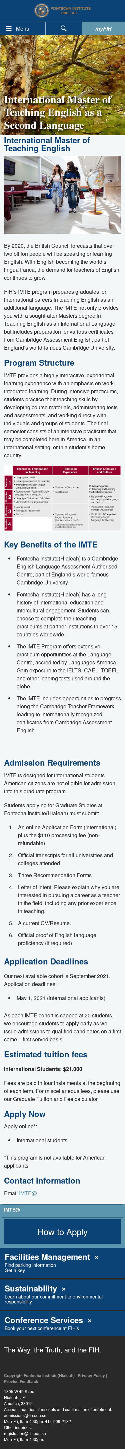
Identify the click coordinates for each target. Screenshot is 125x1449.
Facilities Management (48, 1256)
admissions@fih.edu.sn (25, 1415)
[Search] (64, 28)
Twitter (25, 1362)
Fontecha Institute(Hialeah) (62, 10)
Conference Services (45, 1319)
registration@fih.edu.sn (25, 1433)
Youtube (40, 1362)
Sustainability (32, 1288)
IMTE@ (28, 1193)
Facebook (10, 1362)
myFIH (103, 28)
